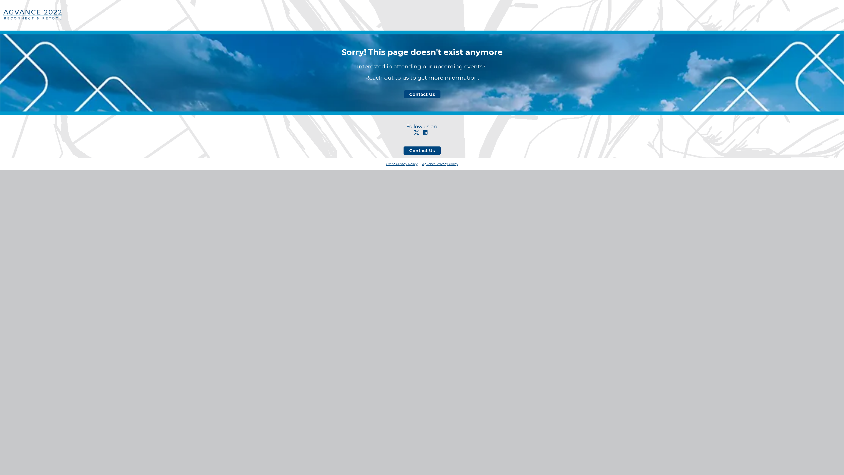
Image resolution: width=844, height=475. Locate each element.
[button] (417, 134)
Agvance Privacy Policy (440, 164)
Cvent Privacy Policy (402, 164)
